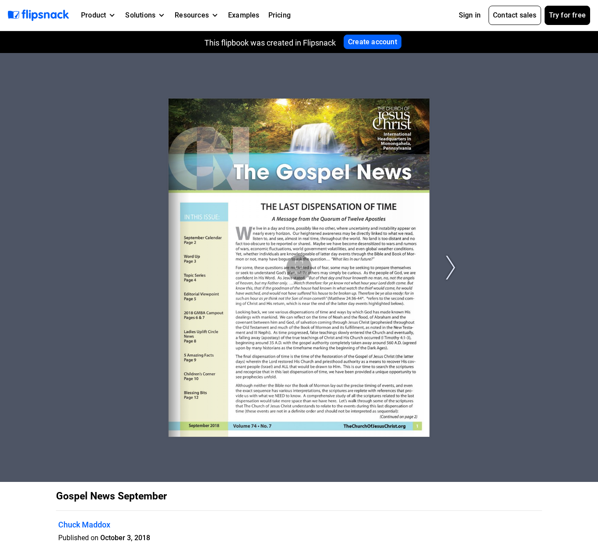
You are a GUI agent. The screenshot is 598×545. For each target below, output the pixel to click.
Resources (192, 15)
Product (93, 15)
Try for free (567, 15)
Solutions (140, 15)
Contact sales (515, 15)
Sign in (470, 15)
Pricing (279, 15)
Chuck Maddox (84, 524)
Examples (244, 15)
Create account (372, 42)
